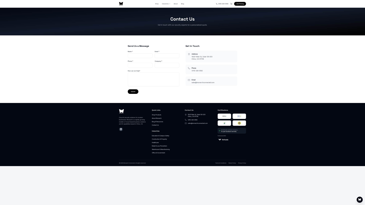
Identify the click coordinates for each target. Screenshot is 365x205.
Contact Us (155, 125)
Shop (157, 4)
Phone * (130, 61)
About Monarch (156, 118)
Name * (130, 51)
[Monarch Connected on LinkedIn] (121, 129)
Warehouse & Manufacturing (161, 149)
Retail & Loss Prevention (159, 146)
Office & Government (158, 153)
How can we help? (134, 71)
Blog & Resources (157, 121)
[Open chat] (360, 200)
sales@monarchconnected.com (203, 82)
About (176, 4)
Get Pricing (240, 4)
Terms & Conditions (220, 163)
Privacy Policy (242, 163)
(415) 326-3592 (223, 4)
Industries (165, 4)
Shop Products (156, 115)
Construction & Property (159, 139)
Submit (133, 91)
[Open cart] (231, 4)
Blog (182, 4)
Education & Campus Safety (160, 135)
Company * (158, 61)
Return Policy (232, 163)
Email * (157, 51)
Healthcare (155, 142)
